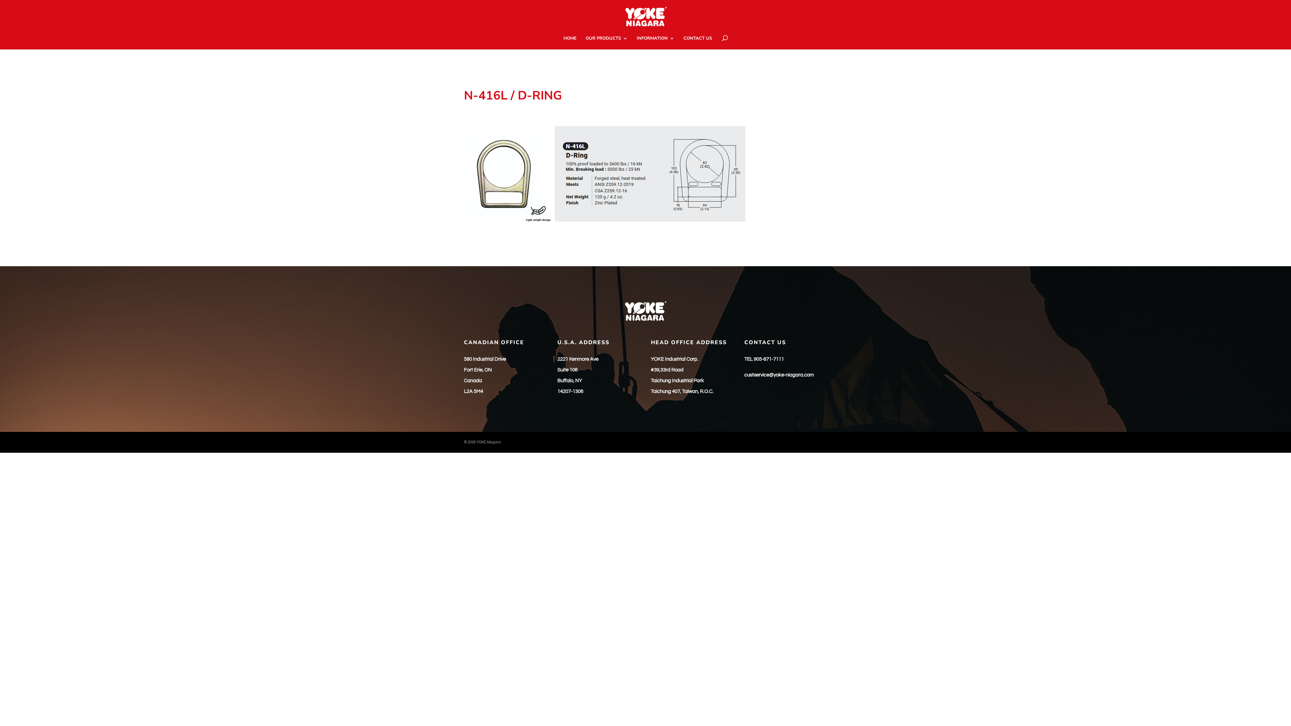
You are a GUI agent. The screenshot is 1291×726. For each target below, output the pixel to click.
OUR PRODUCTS (603, 38)
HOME (570, 38)
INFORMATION (652, 38)
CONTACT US (697, 38)
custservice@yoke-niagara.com (779, 374)
